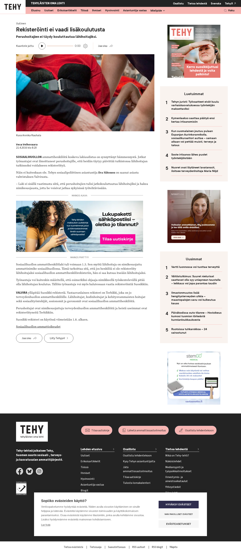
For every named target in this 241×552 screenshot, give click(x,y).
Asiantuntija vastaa (135, 11)
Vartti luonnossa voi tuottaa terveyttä (195, 267)
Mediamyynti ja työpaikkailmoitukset (178, 469)
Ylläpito (173, 547)
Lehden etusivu (91, 449)
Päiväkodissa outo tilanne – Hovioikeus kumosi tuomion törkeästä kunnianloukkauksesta (196, 316)
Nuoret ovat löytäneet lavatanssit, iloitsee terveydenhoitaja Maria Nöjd (194, 169)
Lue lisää (45, 525)
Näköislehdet (173, 461)
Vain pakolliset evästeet (178, 514)
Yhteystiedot (173, 487)
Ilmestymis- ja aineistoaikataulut (176, 479)
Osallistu (178, 3)
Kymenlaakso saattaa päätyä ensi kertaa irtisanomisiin (193, 120)
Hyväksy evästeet (178, 504)
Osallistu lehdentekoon (199, 430)
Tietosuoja (96, 547)
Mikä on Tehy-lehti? (177, 455)
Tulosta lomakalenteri (136, 483)
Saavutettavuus (117, 547)
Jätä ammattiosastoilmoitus (137, 469)
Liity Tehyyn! (57, 338)
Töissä (84, 11)
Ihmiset (96, 11)
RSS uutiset (139, 547)
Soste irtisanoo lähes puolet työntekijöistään (189, 156)
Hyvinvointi (112, 11)
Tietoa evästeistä (74, 547)
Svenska (216, 3)
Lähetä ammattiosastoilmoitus (146, 430)
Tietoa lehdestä (197, 3)
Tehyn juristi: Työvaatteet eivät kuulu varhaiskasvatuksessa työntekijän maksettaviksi (195, 105)
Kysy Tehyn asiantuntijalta (139, 461)
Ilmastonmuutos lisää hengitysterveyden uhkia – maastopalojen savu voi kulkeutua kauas (193, 298)
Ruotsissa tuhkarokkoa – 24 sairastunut (189, 330)
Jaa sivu (102, 46)
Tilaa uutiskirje (100, 430)
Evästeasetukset (178, 524)
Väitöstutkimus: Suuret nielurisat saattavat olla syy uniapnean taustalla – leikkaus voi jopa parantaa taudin (196, 280)
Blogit (84, 490)
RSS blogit (158, 547)
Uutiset (48, 11)
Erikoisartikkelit (67, 11)
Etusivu (35, 11)
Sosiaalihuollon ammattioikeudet (38, 327)
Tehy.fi (229, 3)
